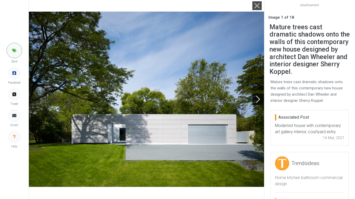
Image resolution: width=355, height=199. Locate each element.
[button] (14, 50)
